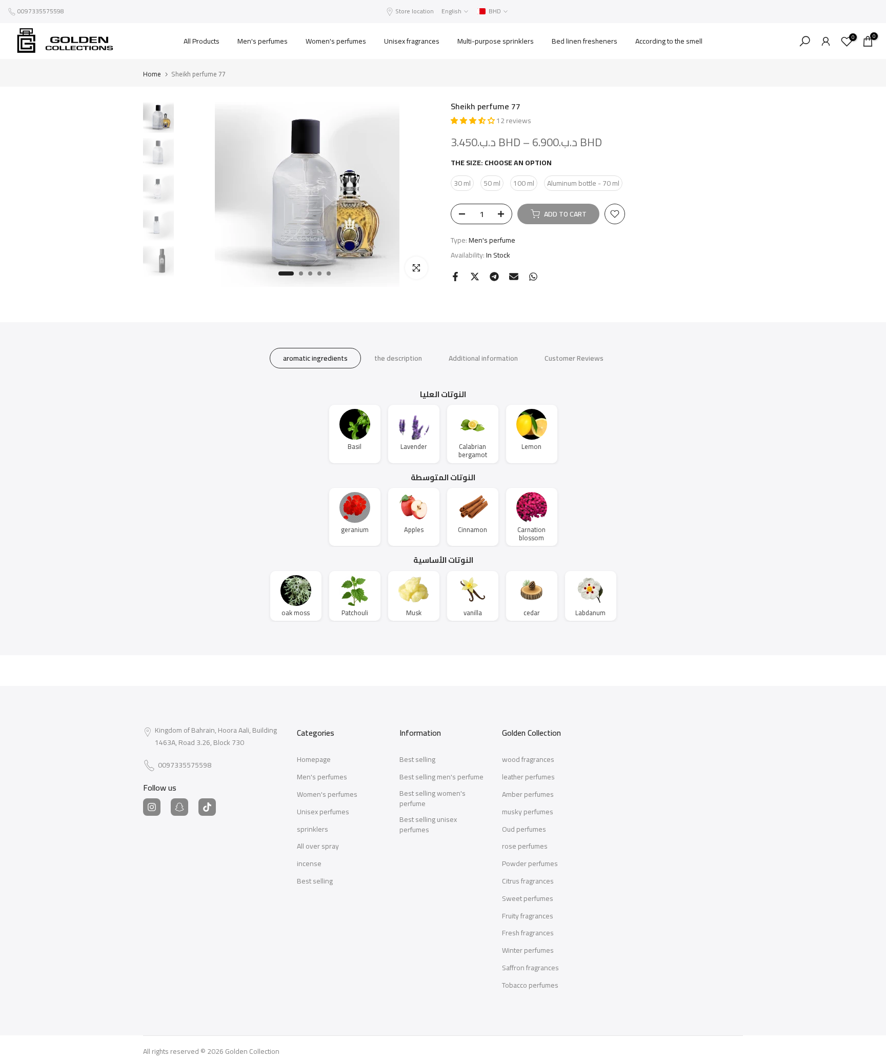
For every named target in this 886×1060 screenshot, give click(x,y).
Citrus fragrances (528, 881)
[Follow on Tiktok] (207, 807)
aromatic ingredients (315, 357)
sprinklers (312, 830)
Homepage (314, 760)
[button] (473, 120)
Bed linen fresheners (584, 41)
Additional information (483, 357)
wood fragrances (528, 760)
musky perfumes (527, 812)
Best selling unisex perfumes (428, 825)
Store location (414, 11)
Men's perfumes (262, 41)
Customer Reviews (574, 357)
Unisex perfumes (323, 812)
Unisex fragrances (411, 41)
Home (152, 74)
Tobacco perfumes (530, 985)
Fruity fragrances (527, 916)
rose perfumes (525, 846)
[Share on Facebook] (455, 276)
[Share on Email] (513, 276)
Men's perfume (492, 240)
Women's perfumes (336, 41)
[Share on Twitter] (474, 276)
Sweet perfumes (527, 899)
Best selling (315, 881)
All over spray (318, 846)
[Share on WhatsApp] (533, 276)
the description (398, 357)
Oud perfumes (524, 830)
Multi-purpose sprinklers (495, 41)
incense (309, 864)
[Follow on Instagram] (151, 807)
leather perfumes (528, 777)
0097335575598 (40, 11)
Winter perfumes (528, 951)
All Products (201, 41)
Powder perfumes (530, 864)
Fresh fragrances (528, 933)
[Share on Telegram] (494, 276)
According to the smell (668, 41)
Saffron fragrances (530, 968)
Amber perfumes (528, 795)
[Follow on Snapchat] (179, 807)
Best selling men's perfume (441, 777)
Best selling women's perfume (432, 799)
